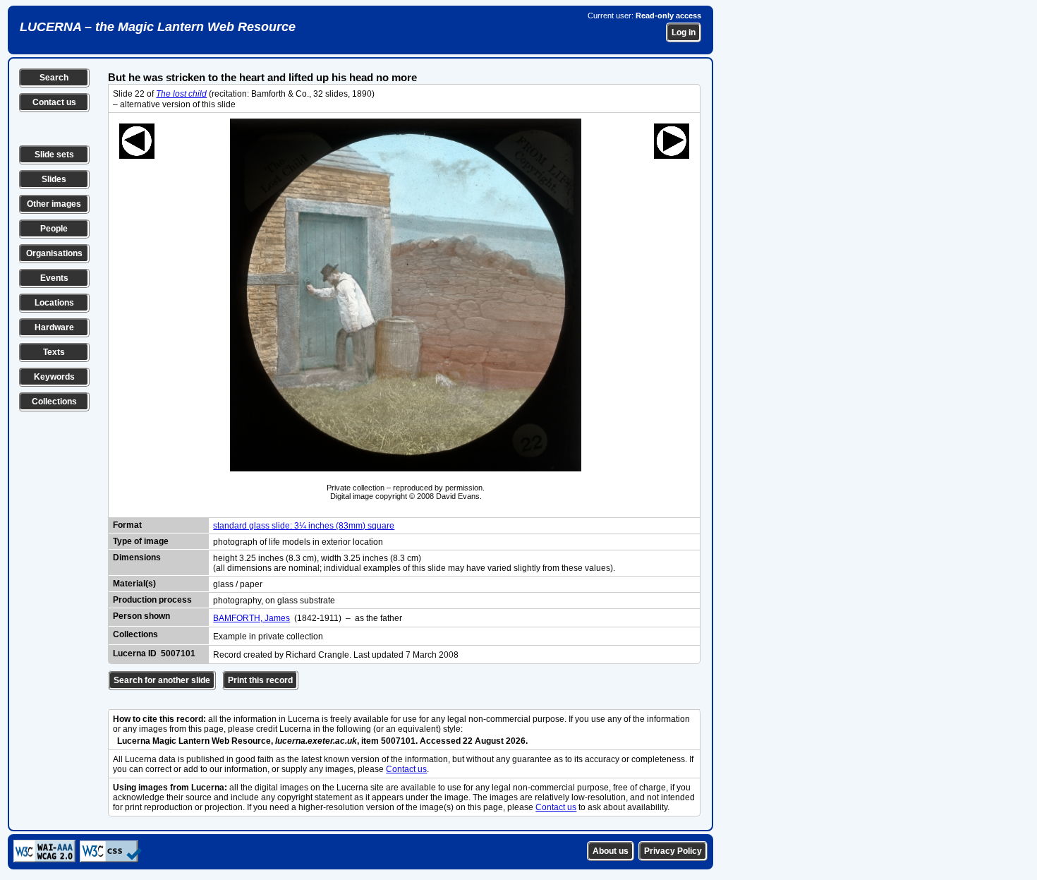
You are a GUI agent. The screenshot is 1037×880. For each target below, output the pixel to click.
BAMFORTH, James (251, 618)
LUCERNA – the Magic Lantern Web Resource (158, 27)
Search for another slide (162, 680)
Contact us (54, 102)
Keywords (54, 377)
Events (54, 278)
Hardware (54, 327)
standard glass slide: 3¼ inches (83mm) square (303, 526)
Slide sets (54, 154)
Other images (54, 204)
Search (54, 78)
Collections (54, 401)
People (54, 229)
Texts (54, 352)
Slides (54, 179)
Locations (54, 303)
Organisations (54, 253)
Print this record (260, 680)
